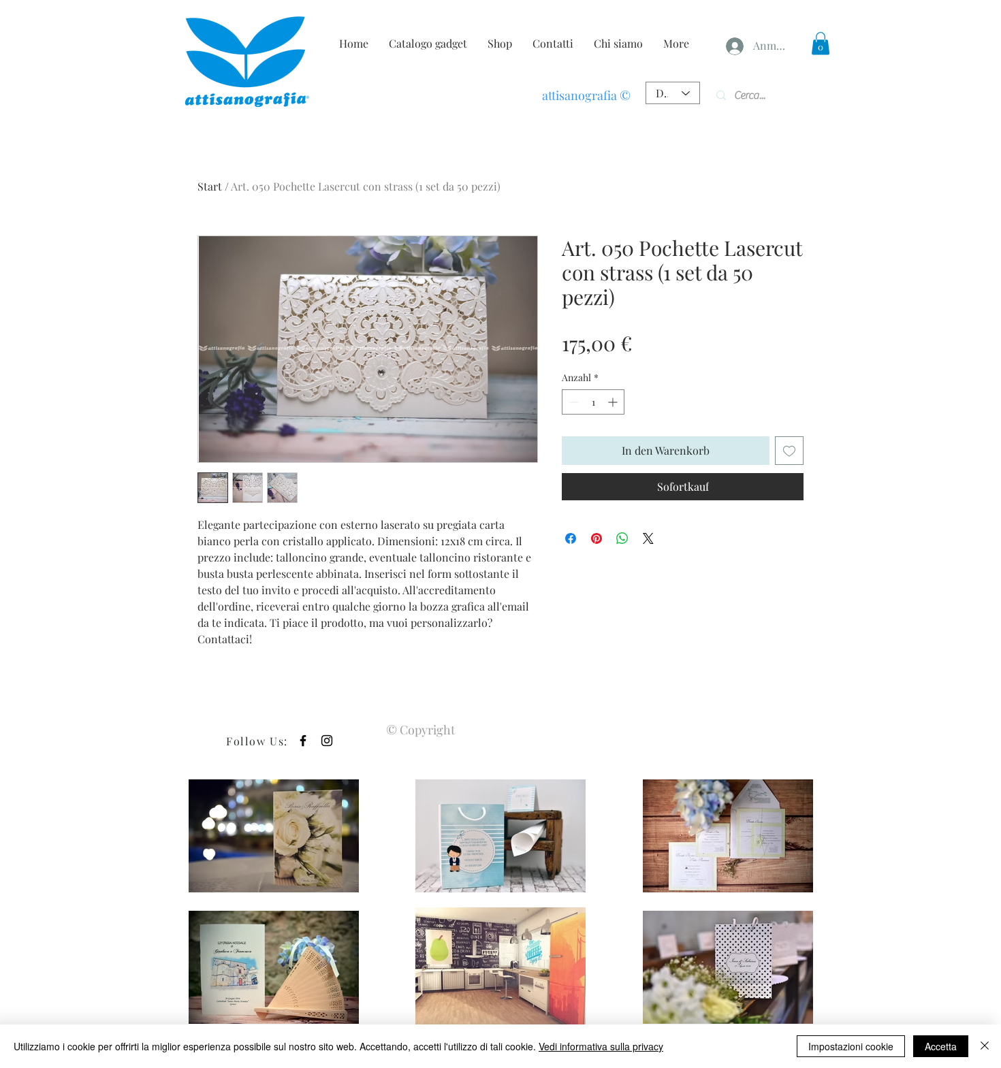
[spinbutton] (593, 402)
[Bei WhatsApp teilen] (622, 538)
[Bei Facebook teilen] (570, 538)
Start (209, 186)
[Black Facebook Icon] (303, 740)
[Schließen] (984, 1046)
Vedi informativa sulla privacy (601, 1046)
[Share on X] (648, 538)
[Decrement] (572, 402)
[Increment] (613, 402)
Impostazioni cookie (850, 1046)
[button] (820, 43)
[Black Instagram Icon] (326, 740)
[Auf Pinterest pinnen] (596, 538)
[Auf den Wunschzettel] (789, 450)
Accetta (941, 1046)
